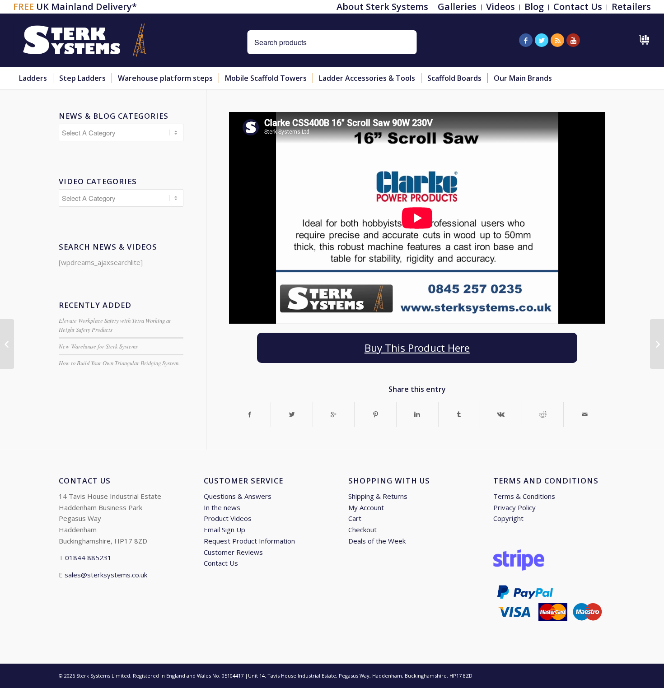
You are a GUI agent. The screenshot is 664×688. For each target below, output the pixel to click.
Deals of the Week (377, 540)
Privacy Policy (514, 507)
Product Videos (228, 518)
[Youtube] (573, 40)
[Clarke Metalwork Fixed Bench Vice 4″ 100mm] (7, 344)
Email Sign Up (224, 529)
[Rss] (557, 40)
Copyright (508, 518)
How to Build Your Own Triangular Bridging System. (119, 363)
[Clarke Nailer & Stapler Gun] (657, 344)
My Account (366, 507)
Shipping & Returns (377, 496)
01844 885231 (88, 557)
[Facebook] (526, 40)
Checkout (362, 529)
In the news (222, 507)
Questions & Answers (237, 496)
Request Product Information (249, 540)
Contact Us (221, 562)
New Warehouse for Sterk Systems (98, 346)
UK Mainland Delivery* (75, 6)
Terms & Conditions (524, 496)
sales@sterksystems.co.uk (106, 574)
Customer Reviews (233, 552)
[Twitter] (541, 40)
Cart (354, 518)
